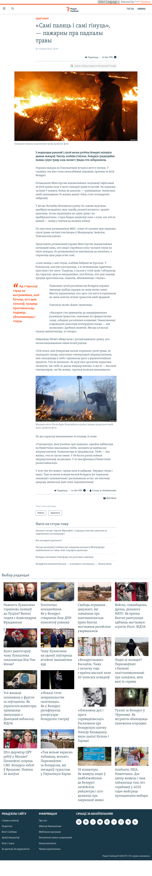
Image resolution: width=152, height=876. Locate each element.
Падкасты (7, 826)
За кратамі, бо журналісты (16, 849)
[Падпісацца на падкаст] (107, 822)
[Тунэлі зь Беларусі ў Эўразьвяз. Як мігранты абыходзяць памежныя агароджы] (131, 697)
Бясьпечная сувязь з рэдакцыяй (55, 838)
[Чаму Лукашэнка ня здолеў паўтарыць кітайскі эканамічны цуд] (57, 637)
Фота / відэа (8, 843)
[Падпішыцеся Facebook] (86, 822)
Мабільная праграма (50, 832)
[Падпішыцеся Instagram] (121, 822)
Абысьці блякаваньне (50, 826)
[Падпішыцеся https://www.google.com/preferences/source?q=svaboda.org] (79, 822)
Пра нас (43, 820)
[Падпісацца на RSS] (135, 822)
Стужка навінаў (10, 820)
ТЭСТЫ (130, 9)
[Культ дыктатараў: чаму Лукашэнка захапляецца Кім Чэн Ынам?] (20, 637)
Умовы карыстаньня (49, 849)
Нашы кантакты (47, 843)
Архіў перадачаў (10, 838)
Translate (145, 2)
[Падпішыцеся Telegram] (128, 822)
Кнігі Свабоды (9, 832)
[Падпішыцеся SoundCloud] (114, 822)
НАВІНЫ (141, 9)
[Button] (91, 57)
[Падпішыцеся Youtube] (100, 822)
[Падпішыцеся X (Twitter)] (93, 822)
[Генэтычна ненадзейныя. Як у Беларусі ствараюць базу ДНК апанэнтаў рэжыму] (57, 591)
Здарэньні (42, 18)
